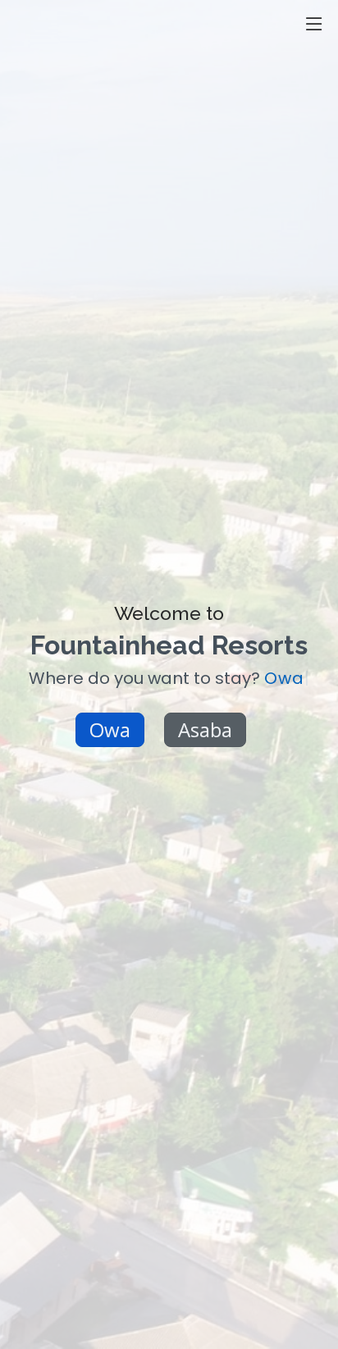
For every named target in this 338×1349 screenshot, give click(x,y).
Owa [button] (109, 729)
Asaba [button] (205, 729)
